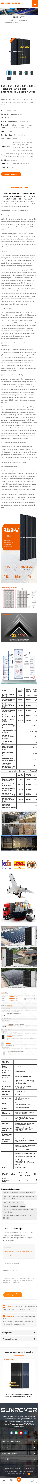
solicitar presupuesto (11, 174)
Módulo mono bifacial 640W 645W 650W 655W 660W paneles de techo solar (19, 1395)
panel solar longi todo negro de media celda (18, 1192)
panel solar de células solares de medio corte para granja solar (19, 1197)
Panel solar (22, 20)
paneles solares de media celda (14, 1206)
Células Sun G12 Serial (11, 22)
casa (12, 20)
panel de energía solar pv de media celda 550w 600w (17, 1217)
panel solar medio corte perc (13, 1202)
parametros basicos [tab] (19, 188)
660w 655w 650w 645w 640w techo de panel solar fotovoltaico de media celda (18, 1253)
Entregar (11, 1295)
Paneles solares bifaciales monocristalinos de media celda (18, 1211)
